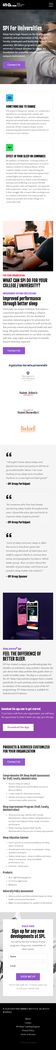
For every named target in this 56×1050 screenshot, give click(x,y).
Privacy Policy (28, 1030)
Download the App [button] (18, 727)
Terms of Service (28, 1034)
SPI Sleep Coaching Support (28, 1027)
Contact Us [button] (13, 64)
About (28, 1019)
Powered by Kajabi (28, 1042)
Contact (28, 1023)
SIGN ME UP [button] (28, 976)
